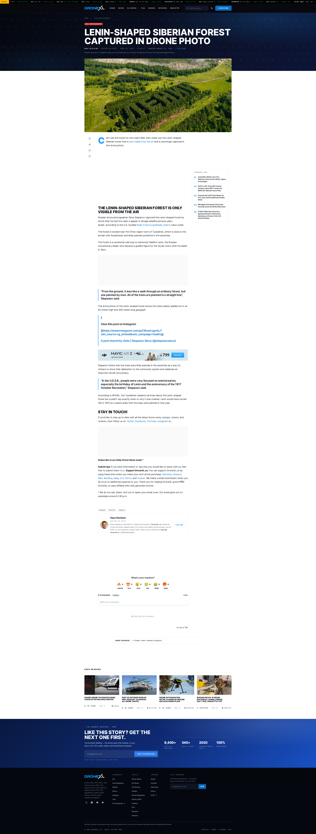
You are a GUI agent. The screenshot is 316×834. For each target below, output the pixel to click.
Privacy (205, 829)
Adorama (167, 474)
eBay (116, 478)
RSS (230, 829)
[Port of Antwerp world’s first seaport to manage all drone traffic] (139, 685)
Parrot (128, 478)
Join (202, 786)
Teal (114, 799)
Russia (112, 510)
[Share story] (89, 144)
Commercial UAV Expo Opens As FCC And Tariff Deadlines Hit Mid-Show (211, 197)
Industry (175, 8)
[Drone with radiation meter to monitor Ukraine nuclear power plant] (176, 685)
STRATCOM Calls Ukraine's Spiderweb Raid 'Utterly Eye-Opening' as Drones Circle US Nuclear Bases (209, 215)
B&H (100, 478)
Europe (102, 510)
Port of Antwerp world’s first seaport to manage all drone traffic (134, 699)
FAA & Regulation (138, 795)
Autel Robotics (118, 783)
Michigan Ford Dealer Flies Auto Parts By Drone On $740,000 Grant (212, 206)
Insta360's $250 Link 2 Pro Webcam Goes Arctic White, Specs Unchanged (212, 179)
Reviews (162, 8)
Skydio (115, 787)
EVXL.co (113, 530)
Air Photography (102, 18)
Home (112, 8)
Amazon (177, 474)
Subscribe (223, 8)
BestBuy (108, 478)
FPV (133, 807)
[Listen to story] (89, 150)
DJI (122, 478)
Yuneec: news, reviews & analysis (148, 640)
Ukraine (135, 803)
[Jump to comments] (89, 156)
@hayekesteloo (128, 532)
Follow (179, 525)
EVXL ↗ (154, 795)
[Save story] (89, 138)
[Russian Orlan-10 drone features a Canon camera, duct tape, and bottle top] (214, 685)
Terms (213, 829)
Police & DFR (136, 799)
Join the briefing (146, 754)
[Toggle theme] (212, 8)
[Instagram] (103, 802)
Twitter (130, 421)
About (153, 779)
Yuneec (141, 478)
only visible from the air (141, 141)
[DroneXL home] (94, 8)
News (121, 8)
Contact (154, 783)
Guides (151, 8)
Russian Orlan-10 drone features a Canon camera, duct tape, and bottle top (210, 699)
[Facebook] (92, 802)
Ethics (153, 791)
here (122, 470)
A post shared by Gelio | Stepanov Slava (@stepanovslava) (138, 340)
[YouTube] (97, 802)
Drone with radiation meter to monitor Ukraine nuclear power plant (172, 699)
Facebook (140, 421)
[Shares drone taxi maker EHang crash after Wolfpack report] (101, 685)
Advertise (154, 787)
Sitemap (222, 829)
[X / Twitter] (86, 802)
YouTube (151, 421)
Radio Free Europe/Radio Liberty (154, 225)
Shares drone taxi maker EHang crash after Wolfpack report (99, 698)
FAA (143, 8)
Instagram (162, 421)
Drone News (136, 779)
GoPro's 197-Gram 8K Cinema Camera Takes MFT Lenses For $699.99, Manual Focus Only (210, 188)
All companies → (118, 803)
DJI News (131, 8)
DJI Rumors (136, 787)
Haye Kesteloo (118, 517)
